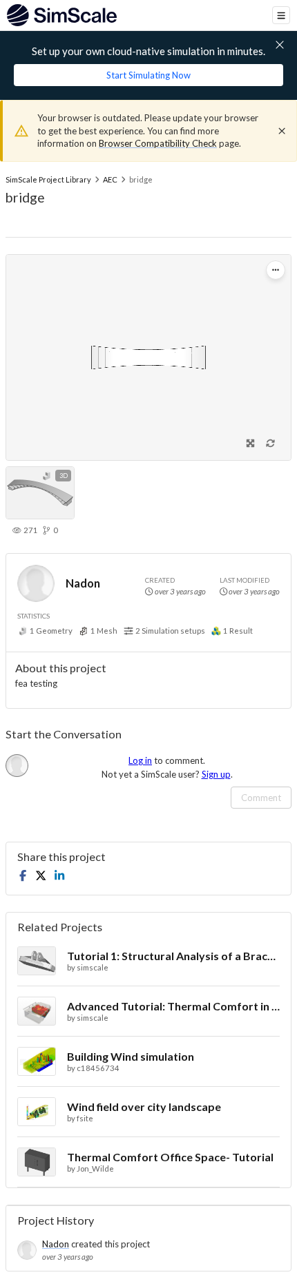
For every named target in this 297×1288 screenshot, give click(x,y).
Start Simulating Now (148, 75)
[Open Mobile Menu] (281, 15)
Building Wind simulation (130, 1056)
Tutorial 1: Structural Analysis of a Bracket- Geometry (173, 955)
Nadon (83, 583)
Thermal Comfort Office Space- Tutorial (170, 1156)
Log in (140, 760)
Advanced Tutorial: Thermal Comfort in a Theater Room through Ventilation (173, 1005)
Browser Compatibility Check (158, 143)
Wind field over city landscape (144, 1106)
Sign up (216, 774)
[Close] (282, 131)
